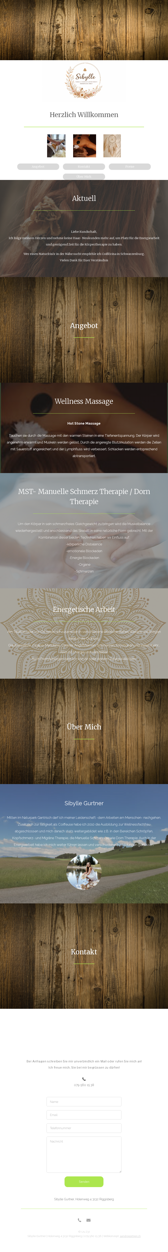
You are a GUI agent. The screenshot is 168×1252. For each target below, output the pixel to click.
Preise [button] (129, 166)
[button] (79, 1220)
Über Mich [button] (83, 177)
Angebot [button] (38, 166)
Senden (84, 1182)
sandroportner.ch (130, 1236)
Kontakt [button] (84, 166)
